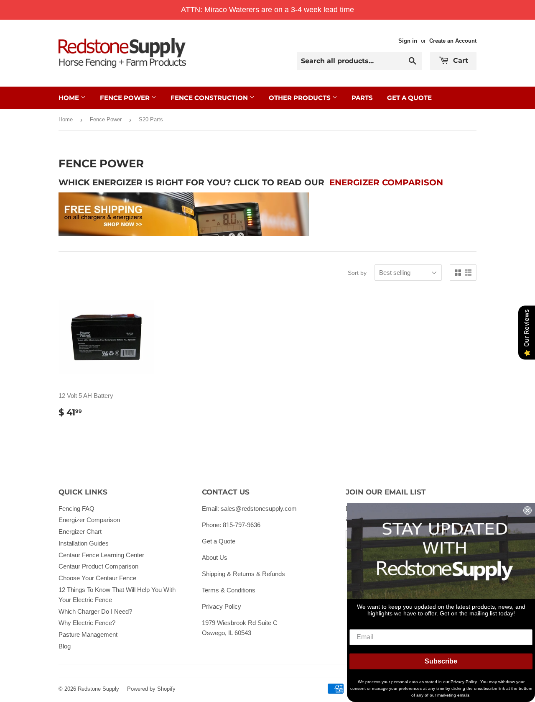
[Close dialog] (527, 510)
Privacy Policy (221, 606)
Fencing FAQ (76, 508)
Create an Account (452, 41)
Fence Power (125, 98)
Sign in (407, 41)
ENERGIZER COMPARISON (386, 182)
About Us (214, 557)
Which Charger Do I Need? (95, 611)
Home (70, 98)
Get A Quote (409, 98)
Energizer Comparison (89, 519)
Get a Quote (218, 541)
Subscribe (441, 661)
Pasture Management (88, 634)
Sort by (357, 272)
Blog (65, 646)
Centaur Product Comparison (98, 566)
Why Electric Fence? (87, 622)
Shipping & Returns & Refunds (243, 573)
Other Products (300, 98)
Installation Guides (84, 543)
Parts (362, 98)
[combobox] (359, 61)
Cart (459, 60)
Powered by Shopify (151, 689)
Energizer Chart (80, 531)
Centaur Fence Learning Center (101, 555)
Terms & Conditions (228, 590)
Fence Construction (210, 98)
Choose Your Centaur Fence (97, 578)
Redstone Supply (98, 689)
